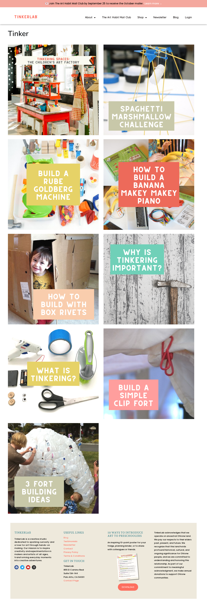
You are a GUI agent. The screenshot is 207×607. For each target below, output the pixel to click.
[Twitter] (22, 567)
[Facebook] (16, 567)
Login (188, 17)
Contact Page (71, 580)
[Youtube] (28, 567)
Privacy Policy (71, 552)
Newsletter (160, 17)
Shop (140, 17)
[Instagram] (34, 567)
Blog (176, 17)
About (88, 17)
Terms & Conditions (74, 555)
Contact (68, 548)
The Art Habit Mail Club (116, 17)
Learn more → (153, 3)
